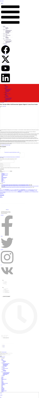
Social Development (8, 35)
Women (4, 192)
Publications (4, 370)
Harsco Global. (7, 343)
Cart (0, 397)
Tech (2, 181)
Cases (2, 381)
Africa (4, 189)
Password (1, 354)
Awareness (11, 189)
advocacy (2, 189)
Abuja (0, 189)
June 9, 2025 (4, 106)
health (3, 102)
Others (2, 178)
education (1, 190)
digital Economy (26, 189)
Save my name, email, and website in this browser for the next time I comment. (10, 167)
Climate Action (13, 189)
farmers (9, 190)
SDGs (2, 180)
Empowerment (4, 190)
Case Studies (3, 174)
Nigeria (19, 191)
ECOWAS (36, 189)
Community (20, 189)
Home (2, 359)
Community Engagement (5, 175)
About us (3, 377)
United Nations (1, 192)
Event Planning (5, 365)
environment (7, 190)
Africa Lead (3, 173)
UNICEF (37, 191)
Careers (4, 362)
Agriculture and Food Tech (7, 39)
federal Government (13, 190)
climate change (16, 189)
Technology (34, 191)
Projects (2, 391)
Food (18, 190)
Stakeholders (27, 191)
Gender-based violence (26, 190)
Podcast (2, 179)
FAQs (2, 386)
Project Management (4, 390)
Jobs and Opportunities (4, 177)
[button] (10, 14)
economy (34, 189)
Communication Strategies (6, 289)
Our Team (4, 360)
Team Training (5, 366)
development (23, 189)
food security (21, 190)
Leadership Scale (5, 374)
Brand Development (5, 364)
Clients (4, 367)
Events (2, 385)
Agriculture (7, 189)
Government (32, 190)
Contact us (4, 43)
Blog (3, 38)
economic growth (30, 189)
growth (34, 190)
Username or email (2, 353)
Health (36, 190)
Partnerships (4, 361)
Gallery (2, 387)
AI (9, 189)
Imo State (4, 191)
